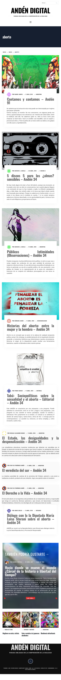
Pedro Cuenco (19, 391)
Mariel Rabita (19, 94)
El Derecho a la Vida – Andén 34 (24, 493)
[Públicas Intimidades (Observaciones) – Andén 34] (30, 227)
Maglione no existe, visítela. (11, 633)
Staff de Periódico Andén (17, 465)
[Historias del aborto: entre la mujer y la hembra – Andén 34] (30, 301)
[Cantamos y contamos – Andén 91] (30, 74)
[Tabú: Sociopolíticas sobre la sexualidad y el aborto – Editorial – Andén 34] (30, 371)
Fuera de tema (40, 562)
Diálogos (38, 510)
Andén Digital (30, 10)
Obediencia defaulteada (48, 633)
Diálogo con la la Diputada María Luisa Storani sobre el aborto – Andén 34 (30, 519)
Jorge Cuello (18, 510)
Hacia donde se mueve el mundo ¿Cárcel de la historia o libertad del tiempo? (30, 571)
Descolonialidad (42, 321)
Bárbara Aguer (19, 321)
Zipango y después (29, 629)
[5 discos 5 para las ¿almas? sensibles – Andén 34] (30, 150)
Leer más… (30, 598)
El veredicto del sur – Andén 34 (24, 470)
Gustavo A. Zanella (20, 171)
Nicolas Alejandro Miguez (17, 433)
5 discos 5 (43, 171)
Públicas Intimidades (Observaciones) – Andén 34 (30, 253)
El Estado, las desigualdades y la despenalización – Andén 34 (30, 439)
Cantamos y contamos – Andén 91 (30, 100)
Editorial (39, 391)
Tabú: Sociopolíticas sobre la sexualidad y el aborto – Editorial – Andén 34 (30, 399)
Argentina (39, 94)
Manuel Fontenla (17, 562)
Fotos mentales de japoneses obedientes (30, 634)
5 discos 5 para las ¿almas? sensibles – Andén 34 (30, 177)
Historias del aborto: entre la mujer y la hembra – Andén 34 (30, 327)
